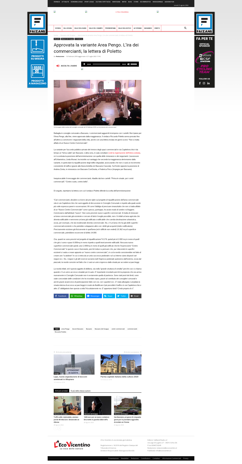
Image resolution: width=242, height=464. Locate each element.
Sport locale (89, 2)
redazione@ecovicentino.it (167, 448)
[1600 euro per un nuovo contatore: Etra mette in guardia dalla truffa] (97, 405)
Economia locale (77, 2)
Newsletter (125, 458)
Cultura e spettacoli (103, 2)
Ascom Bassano (77, 329)
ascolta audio (84, 64)
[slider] (134, 64)
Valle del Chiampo (96, 28)
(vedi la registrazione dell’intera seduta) (124, 153)
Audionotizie (169, 2)
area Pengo (65, 329)
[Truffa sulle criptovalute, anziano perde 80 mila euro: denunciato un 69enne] (67, 405)
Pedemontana (110, 28)
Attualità (65, 2)
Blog (130, 2)
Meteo (124, 2)
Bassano (89, 329)
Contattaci (156, 458)
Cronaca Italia (105, 373)
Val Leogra (67, 28)
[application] (110, 64)
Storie (136, 2)
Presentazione (113, 458)
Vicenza (58, 28)
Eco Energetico (145, 2)
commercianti (132, 329)
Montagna (116, 2)
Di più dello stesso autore (80, 391)
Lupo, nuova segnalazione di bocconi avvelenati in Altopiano (70, 378)
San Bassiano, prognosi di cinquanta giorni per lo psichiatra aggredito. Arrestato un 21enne (127, 419)
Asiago (56, 373)
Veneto (157, 28)
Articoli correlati (61, 391)
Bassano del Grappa (67, 35)
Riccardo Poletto (60, 332)
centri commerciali (118, 329)
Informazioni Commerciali (171, 458)
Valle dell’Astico (124, 28)
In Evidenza (78, 39)
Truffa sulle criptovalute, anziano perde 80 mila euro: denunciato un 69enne (66, 419)
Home (56, 35)
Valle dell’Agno (80, 28)
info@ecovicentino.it (163, 450)
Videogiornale (158, 2)
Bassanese (148, 28)
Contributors (145, 458)
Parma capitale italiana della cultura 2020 (119, 377)
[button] (185, 28)
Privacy (185, 458)
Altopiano (138, 28)
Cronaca (57, 2)
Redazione (60, 56)
